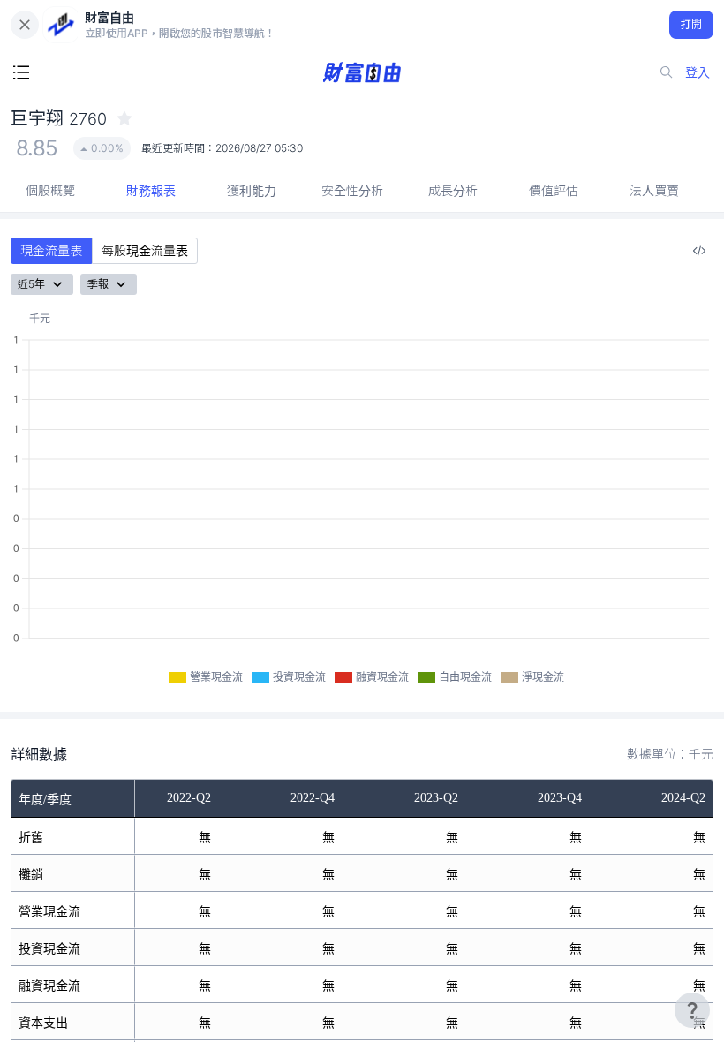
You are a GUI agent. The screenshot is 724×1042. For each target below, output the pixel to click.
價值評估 (553, 190)
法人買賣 (654, 190)
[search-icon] (667, 72)
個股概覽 (50, 190)
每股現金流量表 (145, 250)
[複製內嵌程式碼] (699, 251)
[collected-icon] (124, 118)
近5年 (31, 284)
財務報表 (151, 190)
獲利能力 (251, 190)
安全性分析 (352, 190)
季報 (98, 284)
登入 (697, 71)
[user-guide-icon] (692, 1010)
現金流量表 (51, 250)
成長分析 (453, 190)
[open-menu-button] (21, 72)
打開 (692, 24)
